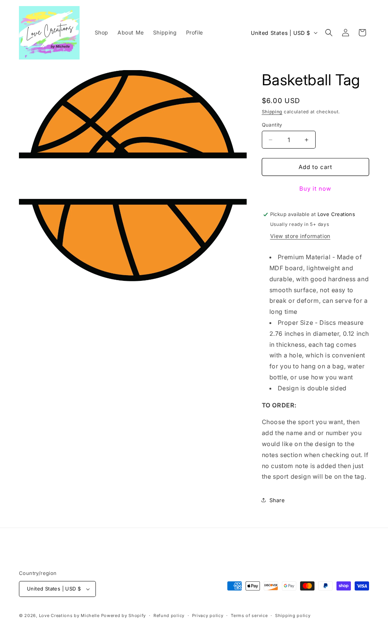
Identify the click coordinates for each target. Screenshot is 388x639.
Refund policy (169, 615)
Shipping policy (293, 615)
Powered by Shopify (123, 615)
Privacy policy (208, 615)
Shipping (272, 111)
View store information (300, 236)
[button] (329, 32)
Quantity (272, 125)
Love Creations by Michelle (69, 615)
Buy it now (315, 188)
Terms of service (249, 615)
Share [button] (277, 500)
